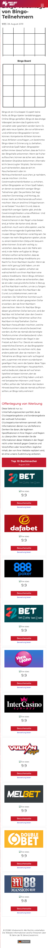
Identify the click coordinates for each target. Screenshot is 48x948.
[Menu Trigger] (42, 5)
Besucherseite (24, 503)
